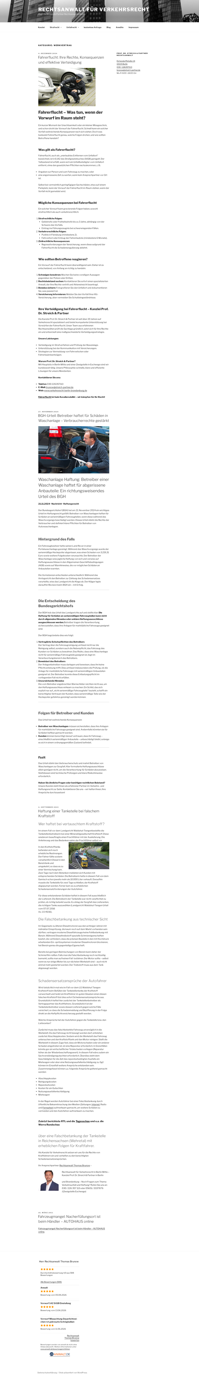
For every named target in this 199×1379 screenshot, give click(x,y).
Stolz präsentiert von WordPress (73, 1372)
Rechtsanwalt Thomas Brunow (74, 1165)
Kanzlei (41, 27)
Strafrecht (54, 27)
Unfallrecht (71, 27)
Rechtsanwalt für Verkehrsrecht (93, 9)
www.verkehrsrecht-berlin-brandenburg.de (65, 390)
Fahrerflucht (44, 397)
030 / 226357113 (124, 67)
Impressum (134, 27)
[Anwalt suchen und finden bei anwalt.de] (60, 1355)
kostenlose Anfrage (92, 27)
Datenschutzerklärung (47, 1372)
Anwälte (119, 27)
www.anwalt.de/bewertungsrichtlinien (55, 1349)
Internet (96, 1104)
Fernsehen (48, 1107)
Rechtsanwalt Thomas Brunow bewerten (71, 1338)
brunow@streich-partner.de (128, 70)
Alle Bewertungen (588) (51, 1282)
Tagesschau (83, 1121)
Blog (109, 27)
